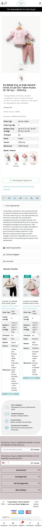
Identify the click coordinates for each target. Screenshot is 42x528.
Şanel (13, 342)
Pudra (20, 138)
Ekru (12, 339)
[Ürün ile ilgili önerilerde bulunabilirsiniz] (38, 198)
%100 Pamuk (23, 146)
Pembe (35, 339)
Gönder (36, 449)
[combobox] (4, 463)
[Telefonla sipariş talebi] (32, 198)
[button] (3, 287)
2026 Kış (14, 346)
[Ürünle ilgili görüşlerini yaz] (15, 198)
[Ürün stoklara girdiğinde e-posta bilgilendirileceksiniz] (27, 198)
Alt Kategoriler (21, 483)
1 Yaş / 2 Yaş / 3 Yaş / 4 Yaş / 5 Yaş (14, 327)
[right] (39, 335)
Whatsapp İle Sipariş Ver (22, 180)
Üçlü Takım (13, 312)
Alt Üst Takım (23, 121)
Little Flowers (35, 343)
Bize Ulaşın (21, 490)
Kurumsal (21, 470)
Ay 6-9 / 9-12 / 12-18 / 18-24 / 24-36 (27, 130)
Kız (19, 135)
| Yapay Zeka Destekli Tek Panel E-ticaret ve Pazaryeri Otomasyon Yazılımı (21, 518)
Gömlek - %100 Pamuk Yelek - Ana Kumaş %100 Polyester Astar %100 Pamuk (35, 363)
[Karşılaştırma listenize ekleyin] (21, 198)
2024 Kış (21, 142)
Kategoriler (21, 476)
